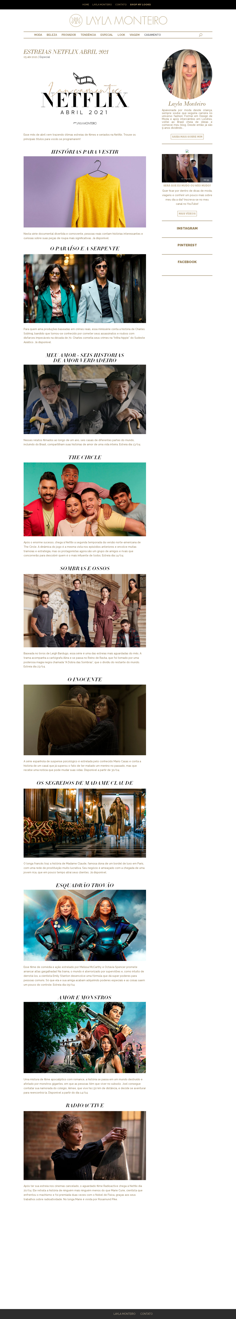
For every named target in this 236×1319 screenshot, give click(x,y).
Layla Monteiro (102, 5)
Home (85, 5)
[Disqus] (85, 1248)
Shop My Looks (140, 5)
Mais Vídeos (187, 213)
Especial (106, 35)
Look (121, 35)
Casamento (152, 35)
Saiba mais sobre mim (187, 136)
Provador (69, 35)
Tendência (88, 35)
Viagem (135, 35)
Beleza (52, 35)
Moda (38, 35)
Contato (121, 5)
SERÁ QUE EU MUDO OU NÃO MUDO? (187, 185)
